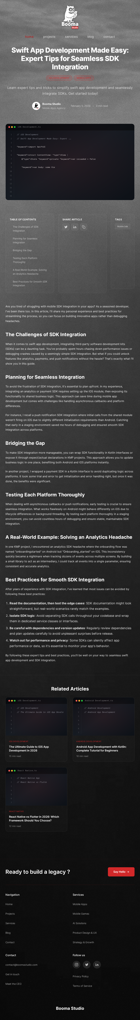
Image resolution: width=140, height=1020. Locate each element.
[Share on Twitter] (65, 227)
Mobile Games (81, 913)
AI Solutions (79, 923)
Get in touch (12, 974)
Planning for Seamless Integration (25, 240)
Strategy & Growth (83, 942)
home (29, 36)
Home (8, 904)
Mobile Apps (80, 904)
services (71, 36)
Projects (10, 913)
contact (109, 36)
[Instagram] (76, 964)
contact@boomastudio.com (21, 964)
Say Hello (119, 871)
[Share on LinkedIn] (74, 227)
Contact (10, 942)
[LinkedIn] (97, 964)
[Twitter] (86, 964)
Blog (8, 932)
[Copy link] (83, 227)
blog (90, 36)
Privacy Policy (81, 976)
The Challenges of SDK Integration (25, 228)
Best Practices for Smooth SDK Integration (30, 283)
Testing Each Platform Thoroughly (25, 260)
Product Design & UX (85, 932)
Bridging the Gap (22, 250)
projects (49, 36)
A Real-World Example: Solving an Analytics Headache (30, 271)
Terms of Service (82, 985)
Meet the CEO (13, 983)
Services (10, 923)
